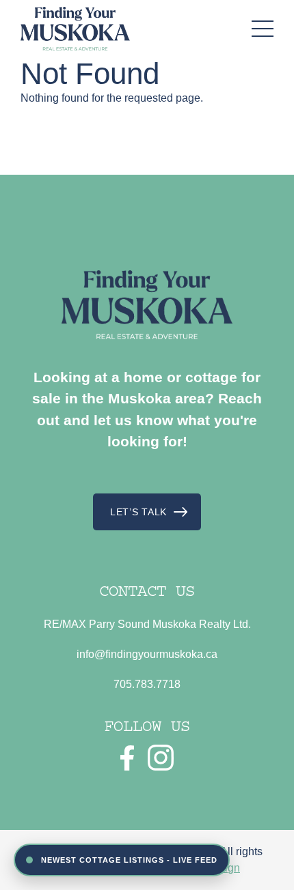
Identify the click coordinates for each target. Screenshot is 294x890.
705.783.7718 (147, 684)
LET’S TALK (138, 511)
